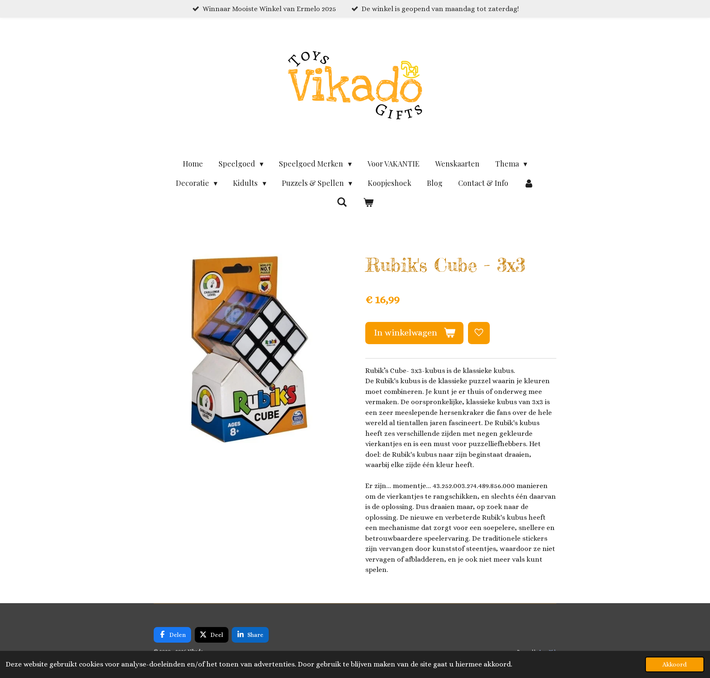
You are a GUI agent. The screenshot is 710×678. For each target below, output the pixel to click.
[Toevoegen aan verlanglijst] (479, 333)
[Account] (529, 183)
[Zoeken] (342, 202)
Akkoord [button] (674, 664)
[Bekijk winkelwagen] (368, 202)
